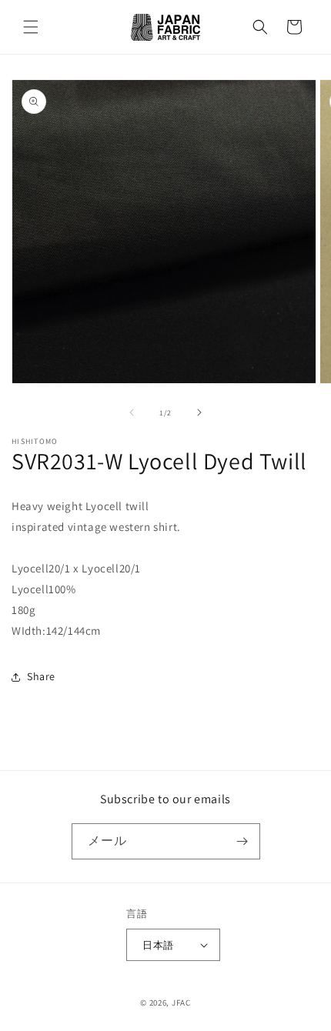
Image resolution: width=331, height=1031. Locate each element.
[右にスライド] (199, 412)
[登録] (242, 841)
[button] (31, 27)
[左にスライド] (132, 412)
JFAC (181, 1002)
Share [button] (41, 676)
